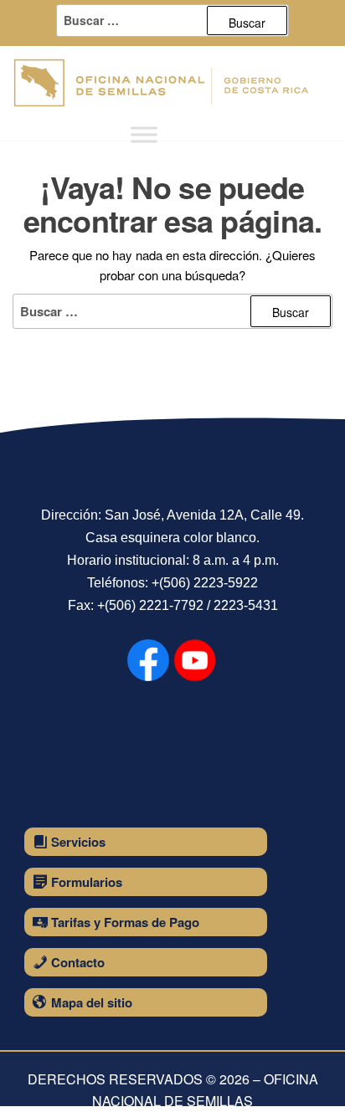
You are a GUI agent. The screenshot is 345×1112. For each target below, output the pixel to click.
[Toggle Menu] (144, 134)
